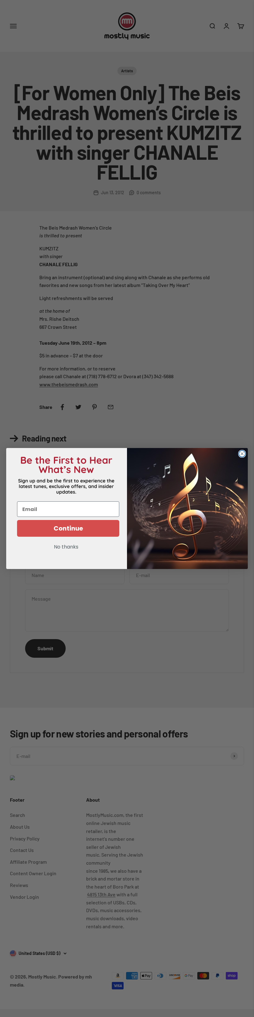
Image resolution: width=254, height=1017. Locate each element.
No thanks (66, 547)
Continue (68, 528)
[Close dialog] (242, 453)
